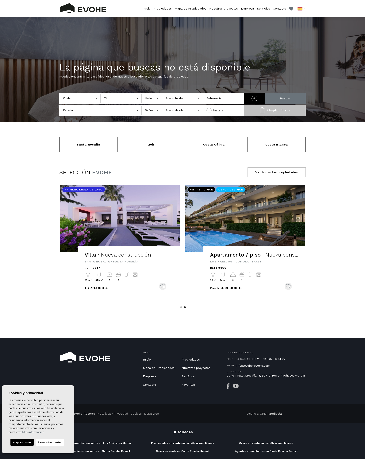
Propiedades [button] (163, 8)
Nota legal (104, 413)
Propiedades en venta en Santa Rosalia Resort (99, 451)
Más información (33, 432)
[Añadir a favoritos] (162, 286)
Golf (151, 144)
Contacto (279, 8)
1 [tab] (181, 307)
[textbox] (79, 98)
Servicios (263, 8)
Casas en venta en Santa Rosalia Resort (182, 451)
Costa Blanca (276, 144)
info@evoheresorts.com (253, 365)
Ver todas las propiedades (276, 172)
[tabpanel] (120, 243)
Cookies (136, 413)
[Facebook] (228, 386)
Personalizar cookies (49, 442)
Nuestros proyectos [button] (223, 8)
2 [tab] (184, 307)
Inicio (147, 8)
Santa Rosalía (88, 144)
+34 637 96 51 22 (273, 359)
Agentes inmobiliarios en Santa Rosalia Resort (266, 451)
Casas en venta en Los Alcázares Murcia (266, 443)
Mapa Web (151, 413)
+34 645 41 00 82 (246, 359)
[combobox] (80, 98)
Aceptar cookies (22, 442)
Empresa (247, 8)
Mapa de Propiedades (190, 8)
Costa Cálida (214, 144)
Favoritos (188, 384)
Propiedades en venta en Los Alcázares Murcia (182, 443)
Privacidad (121, 413)
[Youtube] (236, 386)
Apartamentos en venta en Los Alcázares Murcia (99, 443)
